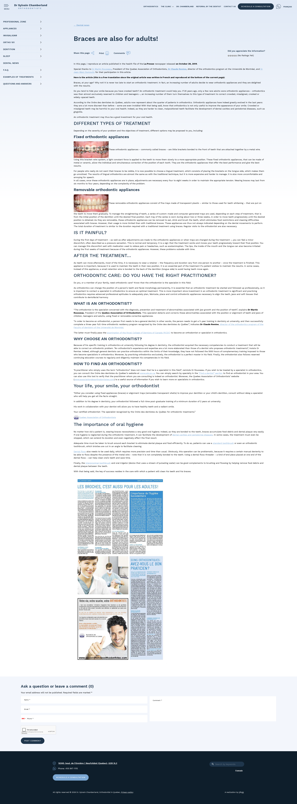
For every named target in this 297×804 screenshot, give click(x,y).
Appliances (9, 28)
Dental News (11, 63)
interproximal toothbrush (98, 463)
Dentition (9, 49)
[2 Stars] (230, 56)
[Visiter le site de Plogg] (241, 792)
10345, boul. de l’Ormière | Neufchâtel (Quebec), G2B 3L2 (87, 763)
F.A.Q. (6, 70)
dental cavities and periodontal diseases (192, 435)
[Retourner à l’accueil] (30, 6)
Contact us (230, 6)
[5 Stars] (236, 56)
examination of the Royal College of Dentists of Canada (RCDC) (138, 332)
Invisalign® (10, 35)
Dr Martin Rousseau (102, 69)
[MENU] (7, 5)
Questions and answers (17, 84)
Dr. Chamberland (185, 6)
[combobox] (23, 718)
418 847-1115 (278, 6)
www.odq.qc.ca (147, 373)
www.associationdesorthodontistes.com (94, 379)
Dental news (81, 25)
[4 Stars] (234, 56)
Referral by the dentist (208, 6)
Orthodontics (150, 6)
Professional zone (14, 21)
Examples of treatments (18, 77)
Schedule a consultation (255, 6)
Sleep (6, 56)
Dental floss (80, 451)
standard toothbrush (223, 443)
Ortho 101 (9, 42)
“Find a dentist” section (211, 373)
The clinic (166, 6)
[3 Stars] (232, 56)
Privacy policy (127, 792)
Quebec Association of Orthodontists (97, 417)
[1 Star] (228, 56)
